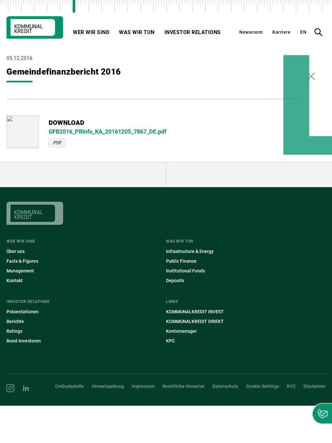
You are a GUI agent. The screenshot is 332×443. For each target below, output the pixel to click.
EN (303, 32)
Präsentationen (22, 311)
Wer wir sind (91, 32)
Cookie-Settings (262, 386)
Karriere (281, 32)
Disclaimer (314, 386)
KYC (291, 386)
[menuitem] (86, 251)
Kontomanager (181, 331)
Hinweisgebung (108, 386)
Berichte (15, 321)
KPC (170, 340)
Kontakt (14, 280)
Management (20, 270)
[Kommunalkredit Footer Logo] (166, 220)
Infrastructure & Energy (190, 251)
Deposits (175, 280)
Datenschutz (225, 386)
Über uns (15, 251)
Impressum (143, 386)
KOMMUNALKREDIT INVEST (195, 311)
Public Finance (181, 261)
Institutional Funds (185, 270)
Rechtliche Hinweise (183, 386)
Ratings (14, 331)
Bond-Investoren (23, 340)
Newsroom (251, 32)
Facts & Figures (22, 261)
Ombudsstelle (69, 386)
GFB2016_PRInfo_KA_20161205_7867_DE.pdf (107, 131)
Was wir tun (137, 32)
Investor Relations (192, 32)
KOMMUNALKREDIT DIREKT (195, 321)
